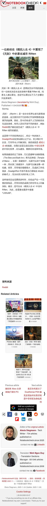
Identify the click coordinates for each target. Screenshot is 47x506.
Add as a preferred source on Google (26, 407)
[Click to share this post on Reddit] (35, 414)
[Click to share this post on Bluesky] (22, 414)
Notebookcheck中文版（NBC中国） (15, 478)
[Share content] (4, 414)
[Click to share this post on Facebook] (9, 414)
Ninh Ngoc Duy (37, 452)
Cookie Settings (23, 491)
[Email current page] (30, 419)
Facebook (40, 470)
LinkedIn (40, 444)
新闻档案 (38, 478)
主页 (14, 7)
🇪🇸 (26, 105)
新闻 (30, 7)
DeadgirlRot (7, 139)
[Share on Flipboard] (17, 419)
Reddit (5, 127)
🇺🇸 (23, 105)
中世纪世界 (39, 145)
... (44, 7)
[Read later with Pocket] (42, 414)
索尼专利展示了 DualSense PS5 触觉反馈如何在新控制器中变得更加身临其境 (33, 395)
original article (37, 426)
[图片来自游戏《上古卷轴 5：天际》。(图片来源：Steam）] (24, 68)
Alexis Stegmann (28, 430)
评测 (22, 7)
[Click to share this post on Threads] (16, 414)
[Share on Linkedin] (23, 419)
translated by (23, 102)
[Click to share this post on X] (29, 414)
